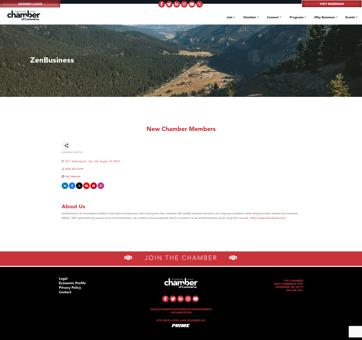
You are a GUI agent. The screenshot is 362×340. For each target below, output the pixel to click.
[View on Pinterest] (93, 188)
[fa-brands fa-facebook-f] (161, 4)
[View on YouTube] (86, 188)
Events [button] (350, 17)
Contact (65, 292)
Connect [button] (273, 17)
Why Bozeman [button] (325, 17)
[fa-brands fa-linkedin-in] (176, 4)
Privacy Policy (70, 287)
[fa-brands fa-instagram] (184, 4)
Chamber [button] (250, 17)
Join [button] (230, 17)
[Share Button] (66, 145)
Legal (63, 278)
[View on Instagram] (100, 188)
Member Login (30, 4)
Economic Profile (72, 283)
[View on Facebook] (72, 188)
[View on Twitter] (79, 188)
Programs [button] (297, 17)
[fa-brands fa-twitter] (169, 4)
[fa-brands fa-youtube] (192, 4)
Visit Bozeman (332, 4)
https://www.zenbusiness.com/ (268, 218)
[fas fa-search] (199, 4)
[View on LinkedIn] (65, 188)
